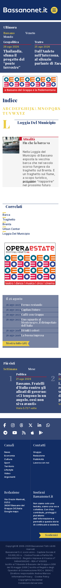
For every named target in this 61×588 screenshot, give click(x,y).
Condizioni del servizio (30, 583)
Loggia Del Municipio (16, 233)
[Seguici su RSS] (23, 433)
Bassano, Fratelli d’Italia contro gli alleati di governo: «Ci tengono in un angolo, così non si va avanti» (31, 393)
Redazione (39, 455)
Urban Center (11, 229)
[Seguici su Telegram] (5, 433)
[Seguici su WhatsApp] (48, 426)
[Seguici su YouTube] (15, 433)
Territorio (9, 466)
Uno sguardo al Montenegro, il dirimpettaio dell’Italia (38, 322)
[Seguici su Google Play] (41, 433)
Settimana (10, 369)
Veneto (30, 33)
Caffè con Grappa (32, 314)
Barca (6, 214)
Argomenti (9, 476)
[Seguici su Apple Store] (32, 433)
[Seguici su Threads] (21, 426)
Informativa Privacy (22, 576)
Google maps (11, 511)
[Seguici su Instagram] (12, 426)
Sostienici (51, 535)
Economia (9, 455)
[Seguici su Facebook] (5, 426)
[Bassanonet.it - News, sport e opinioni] (30, 9)
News (7, 452)
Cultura (8, 459)
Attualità (29, 139)
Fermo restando (31, 304)
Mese (31, 369)
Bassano (9, 33)
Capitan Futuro (30, 309)
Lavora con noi (41, 462)
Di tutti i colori (30, 330)
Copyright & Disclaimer (30, 579)
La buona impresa (32, 335)
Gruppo (37, 452)
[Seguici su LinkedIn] (39, 426)
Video (7, 473)
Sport (7, 462)
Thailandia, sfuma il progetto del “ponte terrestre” (13, 59)
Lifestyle (8, 469)
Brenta (7, 224)
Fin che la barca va (36, 143)
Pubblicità (38, 459)
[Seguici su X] (30, 426)
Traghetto (9, 219)
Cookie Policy (42, 576)
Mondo (8, 36)
